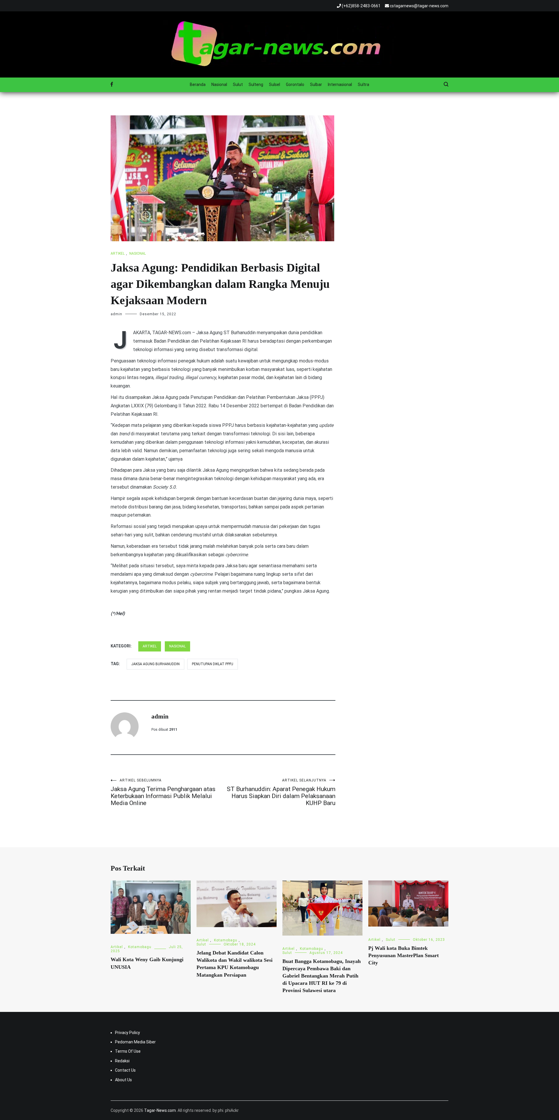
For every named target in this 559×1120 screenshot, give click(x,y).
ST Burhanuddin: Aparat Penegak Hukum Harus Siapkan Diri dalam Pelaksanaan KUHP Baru (281, 792)
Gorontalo (295, 84)
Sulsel (274, 84)
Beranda (198, 84)
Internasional (340, 84)
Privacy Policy (127, 1032)
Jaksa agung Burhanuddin (155, 664)
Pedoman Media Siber (135, 1042)
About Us (123, 1079)
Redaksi (122, 1061)
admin (116, 314)
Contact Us (125, 1070)
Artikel (118, 253)
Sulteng (256, 84)
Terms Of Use (128, 1051)
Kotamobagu (139, 947)
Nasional (219, 84)
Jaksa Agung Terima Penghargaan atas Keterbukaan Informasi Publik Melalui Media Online (163, 792)
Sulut (238, 84)
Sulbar (316, 84)
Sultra (363, 84)
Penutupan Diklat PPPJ (212, 664)
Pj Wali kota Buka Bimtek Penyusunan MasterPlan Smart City (403, 955)
